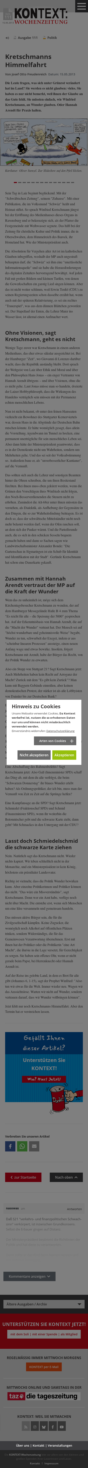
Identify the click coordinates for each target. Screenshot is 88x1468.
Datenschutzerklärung (60, 731)
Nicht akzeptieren (34, 755)
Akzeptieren (64, 755)
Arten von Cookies (52, 741)
